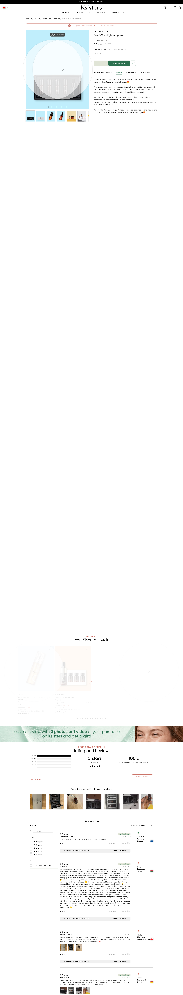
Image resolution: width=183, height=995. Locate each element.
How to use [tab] (145, 72)
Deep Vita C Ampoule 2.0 (64, 697)
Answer (62, 843)
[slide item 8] (66, 107)
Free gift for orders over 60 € (91, 2)
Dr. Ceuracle (101, 31)
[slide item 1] (49, 107)
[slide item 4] (56, 107)
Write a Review (142, 776)
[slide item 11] (103, 718)
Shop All (66, 13)
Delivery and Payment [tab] (103, 72)
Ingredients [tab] (131, 72)
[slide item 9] (98, 718)
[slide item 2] (51, 107)
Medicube (59, 695)
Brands (115, 13)
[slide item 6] (61, 107)
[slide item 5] (59, 107)
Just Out (100, 13)
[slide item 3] (54, 107)
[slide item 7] (64, 107)
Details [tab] (119, 72)
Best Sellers (83, 13)
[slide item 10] (100, 718)
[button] (30, 116)
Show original (119, 850)
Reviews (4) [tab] (35, 779)
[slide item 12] (105, 718)
